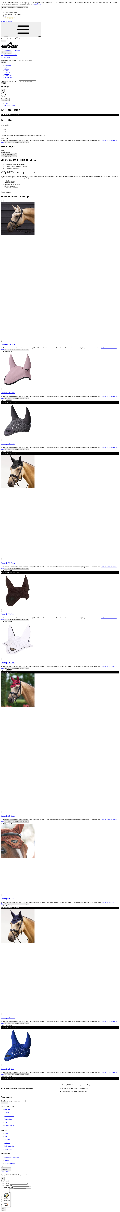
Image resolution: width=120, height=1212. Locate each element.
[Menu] (9, 1193)
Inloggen (3, 55)
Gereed (3, 1208)
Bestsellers (7, 65)
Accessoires (8, 75)
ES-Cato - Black (10, 105)
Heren (6, 70)
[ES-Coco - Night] (60, 960)
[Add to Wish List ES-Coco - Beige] (1, 341)
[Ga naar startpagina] (9, 47)
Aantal (3, 152)
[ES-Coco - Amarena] (60, 741)
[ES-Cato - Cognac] (60, 858)
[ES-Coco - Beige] (60, 270)
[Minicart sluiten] (2, 90)
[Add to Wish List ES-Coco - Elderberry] (1, 389)
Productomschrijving (8, 171)
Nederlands (5, 1169)
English (3, 1171)
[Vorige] (1, 201)
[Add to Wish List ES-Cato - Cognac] (1, 895)
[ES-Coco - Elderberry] (60, 369)
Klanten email (7, 1185)
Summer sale (8, 77)
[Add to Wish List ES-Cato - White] (1, 659)
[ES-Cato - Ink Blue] (60, 1046)
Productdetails (6, 192)
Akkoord (4, 7)
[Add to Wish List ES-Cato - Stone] (1, 440)
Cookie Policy (36, 4)
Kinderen (7, 72)
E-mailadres (4, 1101)
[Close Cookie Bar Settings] (1, 1206)
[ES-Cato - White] (60, 639)
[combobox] (60, 38)
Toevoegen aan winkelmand (9, 156)
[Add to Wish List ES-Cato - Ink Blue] (1, 1065)
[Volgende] (3, 201)
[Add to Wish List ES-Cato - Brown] (1, 610)
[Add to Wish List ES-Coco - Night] (1, 1014)
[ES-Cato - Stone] (60, 421)
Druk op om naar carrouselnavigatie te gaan (16, 142)
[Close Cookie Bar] (1, 9)
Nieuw (6, 67)
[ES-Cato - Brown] (60, 591)
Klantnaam (6, 1183)
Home (6, 103)
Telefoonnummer (8, 1187)
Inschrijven (4, 1103)
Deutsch (8, 1171)
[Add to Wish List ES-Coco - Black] (1, 559)
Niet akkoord (11, 7)
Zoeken (4, 41)
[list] (60, 641)
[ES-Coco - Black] (60, 506)
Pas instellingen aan (22, 7)
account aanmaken (11, 55)
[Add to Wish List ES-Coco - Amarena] (1, 812)
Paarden (6, 74)
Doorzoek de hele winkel (8, 39)
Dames (6, 69)
